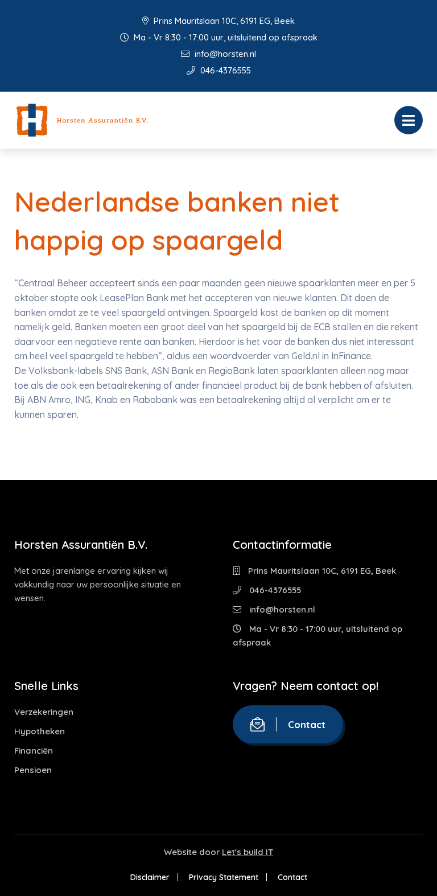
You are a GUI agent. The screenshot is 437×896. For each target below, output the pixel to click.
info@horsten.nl (224, 53)
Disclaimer (150, 877)
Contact (306, 724)
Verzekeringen (43, 711)
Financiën (33, 750)
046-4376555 (224, 70)
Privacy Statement (223, 877)
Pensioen (33, 770)
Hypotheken (39, 731)
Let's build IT (247, 851)
